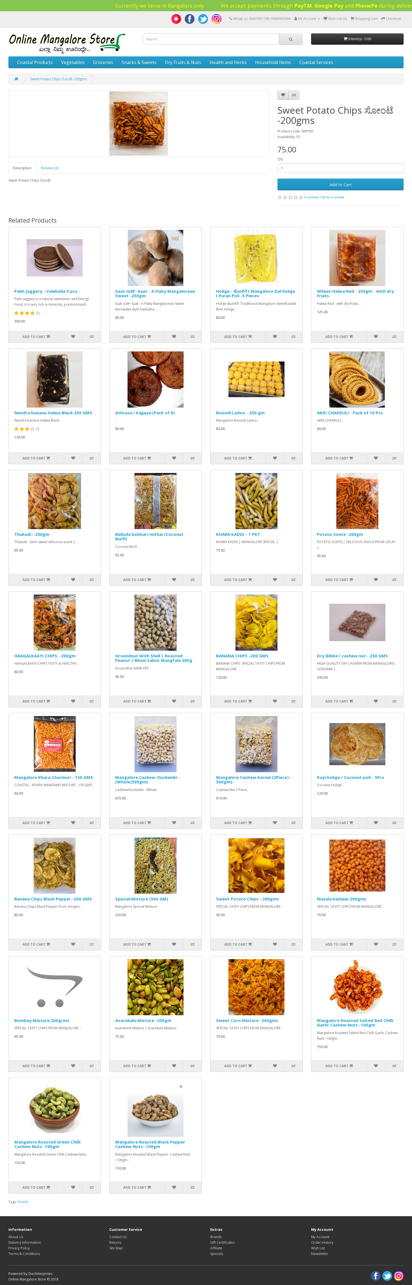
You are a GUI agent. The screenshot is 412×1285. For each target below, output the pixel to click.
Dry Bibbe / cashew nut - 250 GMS (352, 655)
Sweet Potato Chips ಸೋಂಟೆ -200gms (58, 79)
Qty (280, 159)
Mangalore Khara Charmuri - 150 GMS (53, 777)
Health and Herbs (228, 62)
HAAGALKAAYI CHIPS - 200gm (44, 655)
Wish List (318, 1248)
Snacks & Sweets (139, 62)
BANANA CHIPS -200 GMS (242, 655)
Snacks (23, 1201)
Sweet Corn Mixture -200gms (247, 1020)
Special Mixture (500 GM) (141, 899)
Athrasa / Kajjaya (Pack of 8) (145, 412)
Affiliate (216, 1248)
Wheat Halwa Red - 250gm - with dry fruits (355, 293)
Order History (322, 1242)
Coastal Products (35, 62)
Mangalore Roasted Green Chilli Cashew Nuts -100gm (47, 1144)
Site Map (116, 1248)
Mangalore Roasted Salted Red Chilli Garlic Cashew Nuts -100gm (355, 1023)
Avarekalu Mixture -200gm (143, 1020)
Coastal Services (316, 62)
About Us (15, 1236)
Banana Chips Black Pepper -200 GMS (53, 899)
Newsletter (319, 1253)
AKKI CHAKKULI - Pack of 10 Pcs (350, 412)
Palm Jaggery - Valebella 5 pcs (45, 291)
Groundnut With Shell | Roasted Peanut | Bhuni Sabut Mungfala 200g (153, 658)
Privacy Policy (19, 1248)
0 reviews (311, 197)
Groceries (103, 62)
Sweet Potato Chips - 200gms (247, 899)
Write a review (333, 197)
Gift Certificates (222, 1242)
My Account (320, 1236)
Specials (216, 1253)
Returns (115, 1242)
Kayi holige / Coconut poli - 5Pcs (350, 777)
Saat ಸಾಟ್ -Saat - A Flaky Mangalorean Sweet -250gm (155, 293)
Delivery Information (24, 1242)
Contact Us (118, 1236)
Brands (216, 1236)
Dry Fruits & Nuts (183, 62)
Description (22, 168)
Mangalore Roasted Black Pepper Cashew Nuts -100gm (150, 1144)
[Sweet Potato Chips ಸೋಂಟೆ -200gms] (138, 123)
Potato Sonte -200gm (340, 534)
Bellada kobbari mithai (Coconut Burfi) (149, 536)
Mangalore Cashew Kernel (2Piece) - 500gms (253, 779)
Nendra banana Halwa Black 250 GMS (53, 412)
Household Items (273, 62)
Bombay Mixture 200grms (41, 1020)
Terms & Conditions (24, 1253)
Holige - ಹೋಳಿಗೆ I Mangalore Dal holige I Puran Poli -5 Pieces (255, 293)
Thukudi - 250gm (31, 534)
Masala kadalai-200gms (341, 899)
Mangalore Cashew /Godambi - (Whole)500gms (147, 779)
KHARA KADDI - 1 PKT (238, 534)
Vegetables (73, 62)
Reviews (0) (49, 168)
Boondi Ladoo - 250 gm (240, 412)
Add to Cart (341, 184)
